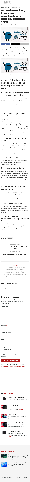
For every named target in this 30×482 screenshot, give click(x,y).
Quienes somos (5, 476)
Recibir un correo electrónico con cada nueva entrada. (14, 355)
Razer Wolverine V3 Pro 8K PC (17, 423)
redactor (5, 25)
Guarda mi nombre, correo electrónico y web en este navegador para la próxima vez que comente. (16, 347)
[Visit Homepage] (7, 2)
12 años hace (16, 288)
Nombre (4, 325)
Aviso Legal (17, 477)
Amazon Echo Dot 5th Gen (16, 397)
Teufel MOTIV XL (13, 406)
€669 (21, 409)
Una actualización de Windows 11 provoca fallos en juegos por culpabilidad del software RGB (17, 464)
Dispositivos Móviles (16, 7)
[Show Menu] (28, 2)
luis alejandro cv (6, 288)
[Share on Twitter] (15, 44)
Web (2, 339)
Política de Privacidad (6, 477)
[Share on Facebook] (5, 44)
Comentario (5, 306)
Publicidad (14, 476)
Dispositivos (8, 7)
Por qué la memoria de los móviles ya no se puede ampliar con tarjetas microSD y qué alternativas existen (18, 456)
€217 (27, 426)
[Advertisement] (15, 380)
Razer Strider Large (14, 431)
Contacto (25, 477)
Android (10, 238)
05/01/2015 (13, 25)
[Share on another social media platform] (24, 44)
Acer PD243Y (12, 414)
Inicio (2, 7)
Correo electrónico (7, 332)
